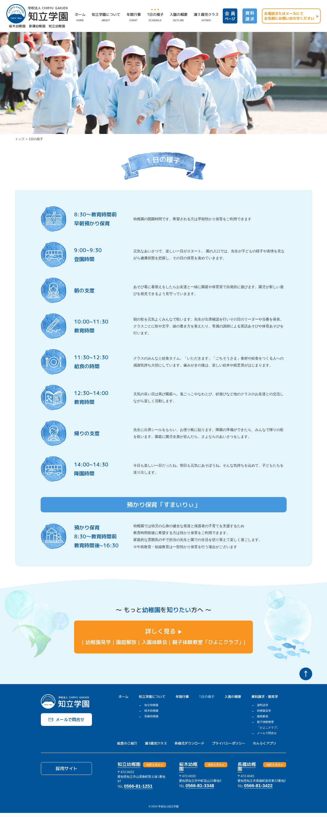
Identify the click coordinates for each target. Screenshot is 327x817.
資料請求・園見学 (264, 696)
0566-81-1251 (138, 786)
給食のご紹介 (127, 743)
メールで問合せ (267, 733)
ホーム (124, 696)
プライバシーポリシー (228, 743)
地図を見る (153, 764)
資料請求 (262, 705)
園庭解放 (262, 716)
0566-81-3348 (199, 785)
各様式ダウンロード (189, 743)
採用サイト (66, 768)
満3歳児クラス (156, 743)
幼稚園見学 (264, 710)
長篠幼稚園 (151, 716)
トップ (19, 139)
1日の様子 (206, 696)
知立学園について (152, 696)
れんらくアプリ (264, 743)
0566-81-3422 (258, 785)
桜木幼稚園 (151, 710)
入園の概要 (233, 696)
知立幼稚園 (151, 705)
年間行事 (182, 696)
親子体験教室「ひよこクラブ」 (268, 724)
